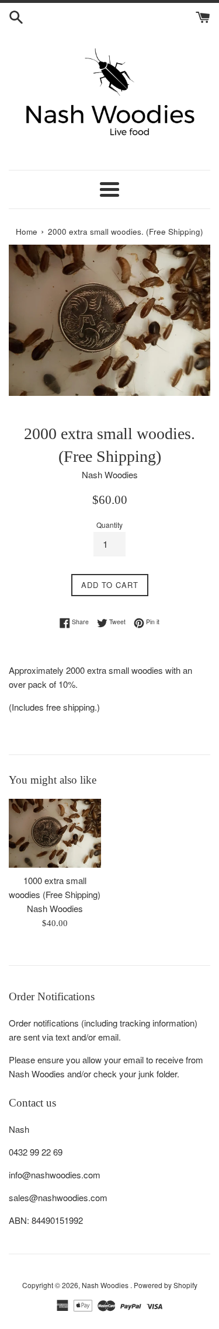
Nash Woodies (106, 1285)
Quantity (109, 525)
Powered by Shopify (165, 1285)
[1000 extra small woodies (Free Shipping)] (55, 833)
